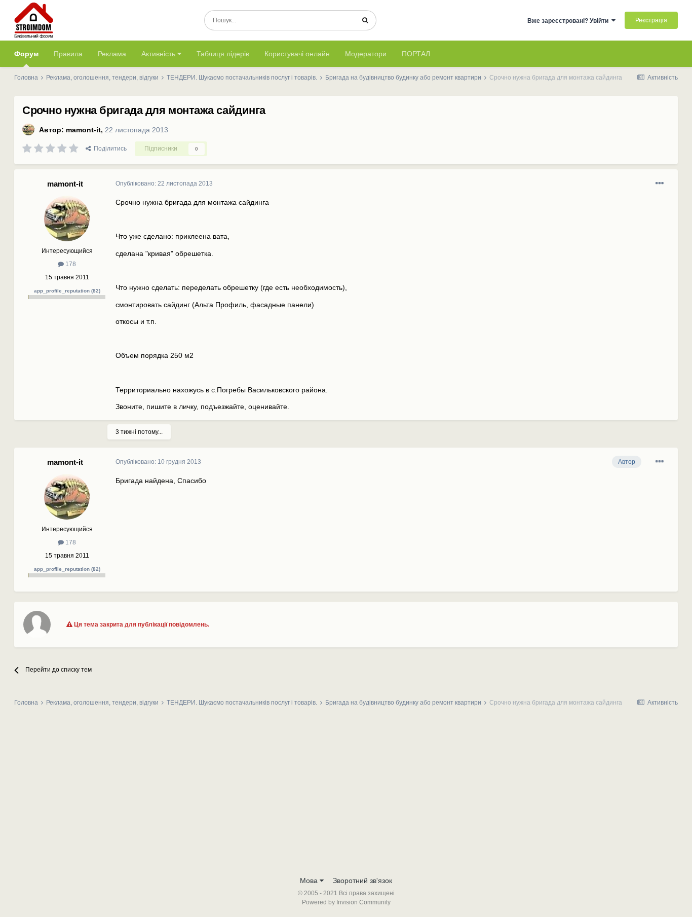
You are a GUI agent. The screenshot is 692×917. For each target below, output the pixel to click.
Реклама (112, 54)
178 (70, 264)
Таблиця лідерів (223, 54)
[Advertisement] (346, 794)
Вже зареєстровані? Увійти (569, 20)
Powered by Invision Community (346, 902)
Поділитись (109, 148)
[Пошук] (365, 20)
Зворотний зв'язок (362, 880)
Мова (310, 880)
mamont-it (83, 130)
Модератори (366, 54)
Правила (68, 54)
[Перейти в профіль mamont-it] (28, 129)
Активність (159, 54)
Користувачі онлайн (297, 54)
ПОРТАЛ (416, 54)
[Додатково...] (659, 183)
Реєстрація (651, 20)
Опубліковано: (164, 183)
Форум (26, 54)
